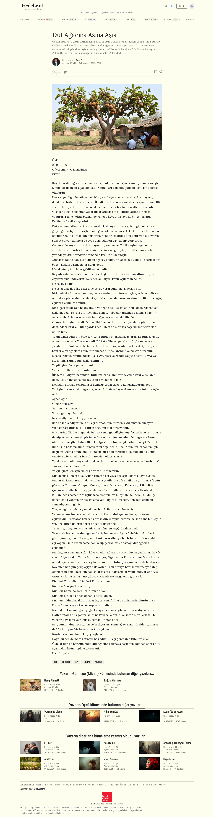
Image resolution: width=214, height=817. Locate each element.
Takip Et (79, 60)
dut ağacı (66, 662)
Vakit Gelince (111, 759)
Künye (162, 784)
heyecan (98, 662)
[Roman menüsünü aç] (137, 19)
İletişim (57, 784)
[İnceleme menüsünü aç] (54, 19)
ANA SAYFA (24, 20)
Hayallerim (168, 759)
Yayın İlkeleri (121, 784)
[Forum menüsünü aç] (193, 19)
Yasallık (91, 784)
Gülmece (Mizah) (69, 63)
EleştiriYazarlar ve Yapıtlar (172, 748)
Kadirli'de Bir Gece (173, 711)
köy (76, 662)
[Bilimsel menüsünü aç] (179, 19)
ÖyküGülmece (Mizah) (52, 686)
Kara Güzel (109, 743)
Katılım (48, 784)
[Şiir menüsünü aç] (97, 19)
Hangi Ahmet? (51, 680)
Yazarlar (39, 784)
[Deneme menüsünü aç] (77, 19)
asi (55, 662)
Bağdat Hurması (112, 680)
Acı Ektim (49, 759)
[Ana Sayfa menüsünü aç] (30, 19)
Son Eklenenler (27, 784)
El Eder (48, 743)
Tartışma (86, 662)
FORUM (189, 20)
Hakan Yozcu (67, 60)
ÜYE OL (182, 6)
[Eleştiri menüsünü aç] (158, 19)
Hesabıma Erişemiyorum (74, 784)
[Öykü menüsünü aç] (117, 19)
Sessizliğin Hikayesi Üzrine (177, 743)
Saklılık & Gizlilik (105, 784)
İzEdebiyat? (134, 784)
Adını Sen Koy (111, 711)
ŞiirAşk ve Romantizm (51, 748)
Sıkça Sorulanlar (149, 784)
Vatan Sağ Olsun (53, 711)
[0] (54, 72)
